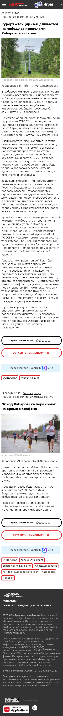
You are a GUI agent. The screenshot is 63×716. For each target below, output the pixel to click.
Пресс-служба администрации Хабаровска (27, 79)
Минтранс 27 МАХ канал (15, 455)
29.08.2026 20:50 (10, 393)
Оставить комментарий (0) (31, 352)
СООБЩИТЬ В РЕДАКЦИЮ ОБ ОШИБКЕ (27, 605)
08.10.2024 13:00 (10, 13)
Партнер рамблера (30, 700)
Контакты (9, 600)
